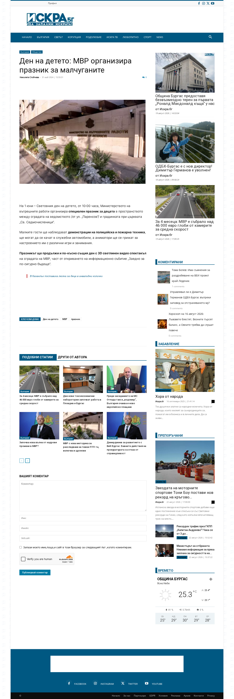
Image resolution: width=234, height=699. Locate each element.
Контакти (199, 695)
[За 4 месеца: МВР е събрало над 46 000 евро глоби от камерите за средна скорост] (39, 379)
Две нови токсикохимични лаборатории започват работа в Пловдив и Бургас (82, 400)
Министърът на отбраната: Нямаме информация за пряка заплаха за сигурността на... (195, 549)
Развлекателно (163, 390)
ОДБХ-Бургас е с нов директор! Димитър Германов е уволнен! (183, 168)
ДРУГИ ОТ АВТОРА (72, 357)
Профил (52, 3)
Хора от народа (169, 396)
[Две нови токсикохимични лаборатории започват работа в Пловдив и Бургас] (83, 379)
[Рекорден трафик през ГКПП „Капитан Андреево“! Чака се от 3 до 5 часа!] (164, 531)
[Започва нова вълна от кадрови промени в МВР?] (39, 425)
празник (75, 319)
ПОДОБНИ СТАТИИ (37, 357)
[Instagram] (203, 3)
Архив (187, 695)
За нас (126, 695)
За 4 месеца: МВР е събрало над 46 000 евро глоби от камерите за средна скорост (38, 400)
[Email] (77, 91)
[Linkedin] (58, 91)
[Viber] (95, 91)
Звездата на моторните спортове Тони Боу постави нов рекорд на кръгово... (184, 492)
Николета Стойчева (29, 77)
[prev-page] (21, 460)
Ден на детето (50, 319)
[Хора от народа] (185, 370)
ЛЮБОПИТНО (131, 37)
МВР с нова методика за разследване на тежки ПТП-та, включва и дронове (81, 447)
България (24, 52)
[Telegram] (104, 91)
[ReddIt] (68, 91)
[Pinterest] (113, 91)
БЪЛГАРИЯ (43, 37)
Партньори (140, 695)
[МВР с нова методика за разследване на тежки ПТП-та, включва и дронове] (83, 426)
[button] (210, 37)
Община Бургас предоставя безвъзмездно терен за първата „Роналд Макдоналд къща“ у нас (185, 100)
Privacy (211, 695)
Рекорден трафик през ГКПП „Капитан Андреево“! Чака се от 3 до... (195, 530)
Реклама (175, 695)
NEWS (159, 37)
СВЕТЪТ (58, 37)
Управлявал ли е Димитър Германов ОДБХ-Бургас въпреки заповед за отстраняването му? (190, 297)
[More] (132, 91)
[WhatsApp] (86, 91)
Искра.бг (159, 401)
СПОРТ (147, 37)
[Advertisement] (83, 194)
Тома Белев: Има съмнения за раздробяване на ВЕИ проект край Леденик (191, 275)
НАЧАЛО (27, 37)
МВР (64, 319)
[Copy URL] (122, 91)
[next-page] (27, 460)
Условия (163, 695)
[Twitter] (208, 3)
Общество (36, 52)
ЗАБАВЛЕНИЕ (168, 344)
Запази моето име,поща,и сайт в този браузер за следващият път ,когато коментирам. (77, 547)
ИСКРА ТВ (112, 37)
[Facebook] (199, 3)
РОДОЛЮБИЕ (93, 37)
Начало (116, 695)
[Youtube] (213, 3)
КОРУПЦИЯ (74, 37)
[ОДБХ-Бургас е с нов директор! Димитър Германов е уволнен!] (185, 141)
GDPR (152, 695)
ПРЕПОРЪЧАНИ (170, 435)
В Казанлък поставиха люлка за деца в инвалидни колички (66, 276)
